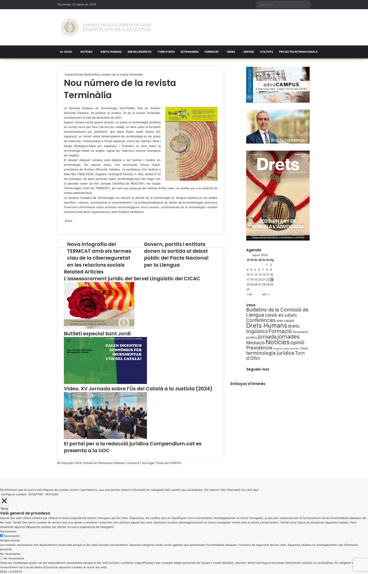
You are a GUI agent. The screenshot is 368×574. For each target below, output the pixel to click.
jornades (288, 336)
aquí (256, 489)
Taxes (304, 348)
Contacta (133, 463)
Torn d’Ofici (166, 51)
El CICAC (66, 51)
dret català (285, 321)
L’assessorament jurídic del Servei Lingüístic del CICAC (132, 278)
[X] (64, 103)
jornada (267, 336)
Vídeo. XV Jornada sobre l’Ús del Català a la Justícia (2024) (138, 388)
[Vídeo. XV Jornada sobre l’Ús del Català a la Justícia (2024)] (105, 383)
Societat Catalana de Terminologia (91, 197)
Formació (211, 51)
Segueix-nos (257, 369)
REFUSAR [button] (52, 494)
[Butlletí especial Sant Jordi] (99, 328)
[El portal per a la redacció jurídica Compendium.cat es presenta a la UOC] (105, 438)
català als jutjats (281, 315)
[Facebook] (0, 472)
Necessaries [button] (8, 531)
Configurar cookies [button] (13, 494)
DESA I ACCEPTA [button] (11, 571)
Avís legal (148, 463)
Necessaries (12, 536)
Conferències (261, 320)
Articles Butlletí (84, 74)
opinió (297, 343)
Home (68, 74)
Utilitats (266, 51)
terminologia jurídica (270, 353)
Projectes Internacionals (286, 348)
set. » (266, 294)
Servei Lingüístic (140, 51)
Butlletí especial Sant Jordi (97, 333)
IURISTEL (176, 463)
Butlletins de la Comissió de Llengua (277, 312)
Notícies (86, 51)
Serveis (248, 51)
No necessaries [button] (10, 553)
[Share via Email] (66, 225)
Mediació (255, 342)
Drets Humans (111, 51)
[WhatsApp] (65, 103)
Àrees (231, 51)
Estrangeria (190, 51)
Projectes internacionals (298, 51)
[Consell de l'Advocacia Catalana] (106, 27)
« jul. (250, 294)
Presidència (259, 347)
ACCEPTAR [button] (35, 494)
